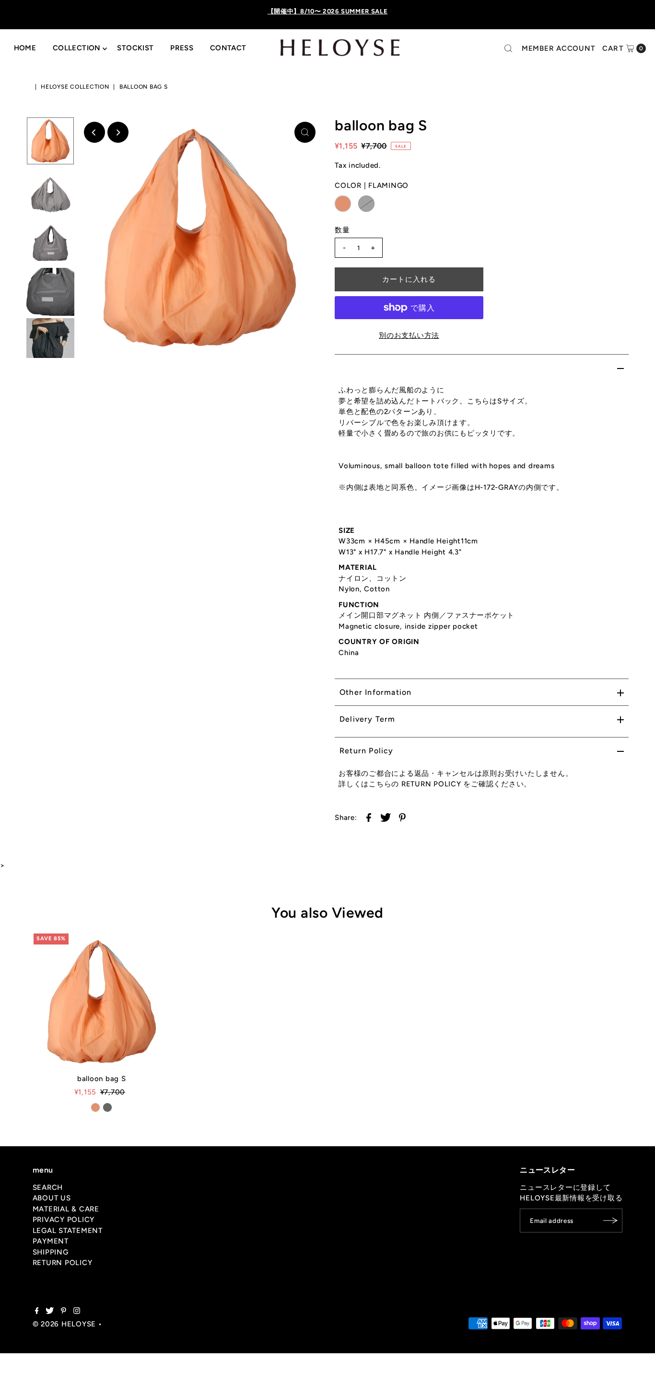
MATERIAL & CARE (66, 1209)
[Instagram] (76, 1311)
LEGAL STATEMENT (68, 1230)
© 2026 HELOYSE (64, 1324)
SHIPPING (51, 1252)
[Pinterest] (63, 1311)
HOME (25, 48)
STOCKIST (135, 48)
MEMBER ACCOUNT (559, 48)
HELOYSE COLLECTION (75, 86)
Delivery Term (367, 719)
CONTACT (228, 48)
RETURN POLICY (63, 1262)
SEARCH (48, 1187)
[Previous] (94, 132)
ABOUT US (52, 1198)
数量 (342, 230)
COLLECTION (77, 48)
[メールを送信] (610, 1220)
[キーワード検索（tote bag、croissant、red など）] (508, 48)
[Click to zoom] (305, 132)
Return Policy (366, 750)
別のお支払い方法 (409, 335)
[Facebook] (37, 1311)
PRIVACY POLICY (64, 1219)
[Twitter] (50, 1311)
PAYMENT (51, 1241)
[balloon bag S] (102, 1001)
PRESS (181, 48)
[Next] (118, 132)
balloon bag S (101, 1078)
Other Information (375, 692)
